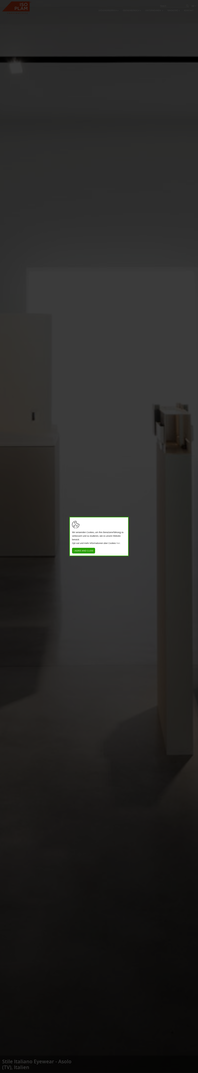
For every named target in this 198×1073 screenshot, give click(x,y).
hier (118, 543)
